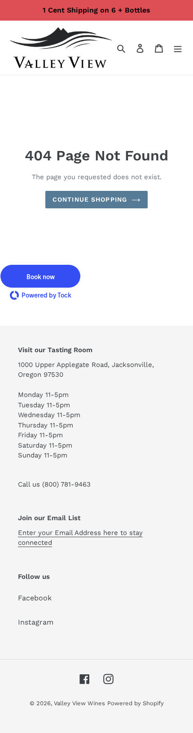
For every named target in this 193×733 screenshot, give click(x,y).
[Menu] (177, 48)
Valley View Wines (79, 703)
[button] (40, 276)
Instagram (35, 622)
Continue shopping (90, 199)
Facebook (35, 598)
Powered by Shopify (135, 703)
